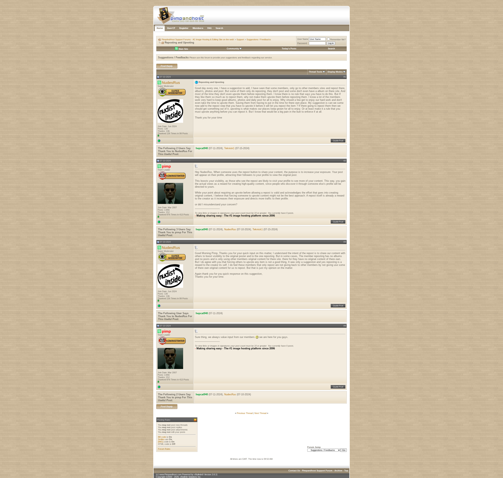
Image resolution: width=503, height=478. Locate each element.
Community (233, 48)
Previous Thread (245, 413)
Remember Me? (338, 39)
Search (331, 48)
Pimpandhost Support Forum (317, 470)
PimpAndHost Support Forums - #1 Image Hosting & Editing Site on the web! (198, 39)
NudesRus (171, 83)
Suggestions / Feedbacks (259, 39)
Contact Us (294, 470)
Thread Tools (315, 72)
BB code (162, 437)
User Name (302, 39)
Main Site (183, 49)
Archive (338, 470)
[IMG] (160, 441)
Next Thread (260, 413)
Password (302, 43)
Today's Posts (289, 48)
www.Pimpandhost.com (170, 474)
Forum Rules (164, 449)
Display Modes (335, 72)
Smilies (161, 439)
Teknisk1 (229, 148)
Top (346, 470)
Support (240, 39)
